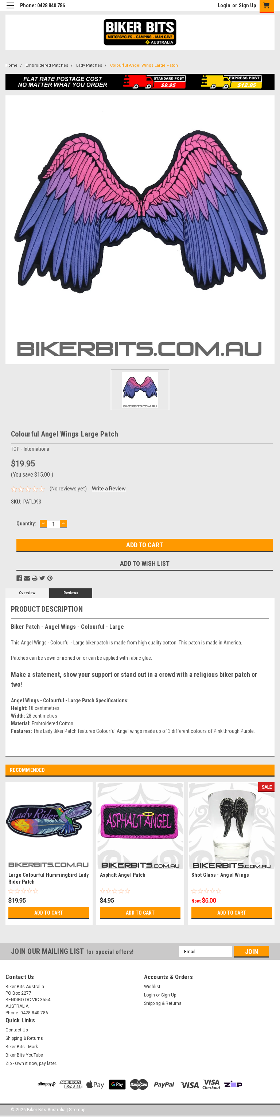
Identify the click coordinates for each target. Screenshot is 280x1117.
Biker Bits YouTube (24, 1055)
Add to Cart (48, 913)
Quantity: (26, 523)
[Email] (27, 578)
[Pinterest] (50, 578)
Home (11, 65)
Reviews (70, 593)
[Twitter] (42, 578)
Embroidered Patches (47, 65)
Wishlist (152, 986)
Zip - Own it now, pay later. (31, 1063)
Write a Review (109, 489)
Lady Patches (89, 65)
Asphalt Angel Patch (123, 875)
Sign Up (247, 5)
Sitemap (77, 1109)
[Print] (35, 578)
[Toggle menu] (10, 10)
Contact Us (16, 1030)
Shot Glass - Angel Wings (220, 875)
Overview (27, 593)
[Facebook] (19, 578)
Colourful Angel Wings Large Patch (144, 65)
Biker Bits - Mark (21, 1046)
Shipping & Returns (163, 1003)
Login (224, 5)
